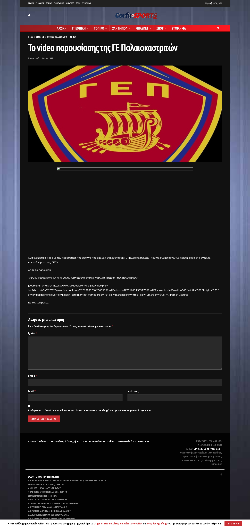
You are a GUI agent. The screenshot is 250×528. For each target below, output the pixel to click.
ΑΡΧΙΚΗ (31, 3)
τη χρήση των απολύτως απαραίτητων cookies (118, 523)
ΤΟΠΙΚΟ (49, 3)
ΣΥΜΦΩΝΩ (233, 523)
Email (32, 391)
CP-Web (32, 441)
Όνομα (32, 375)
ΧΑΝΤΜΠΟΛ (59, 3)
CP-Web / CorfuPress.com (207, 449)
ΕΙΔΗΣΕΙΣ (40, 37)
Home (30, 37)
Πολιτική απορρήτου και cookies (98, 441)
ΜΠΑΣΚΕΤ (70, 3)
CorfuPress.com (141, 441)
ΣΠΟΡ (78, 3)
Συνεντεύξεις (57, 441)
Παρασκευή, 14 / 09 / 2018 (40, 58)
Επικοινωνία (124, 441)
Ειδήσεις (43, 441)
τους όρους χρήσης (157, 523)
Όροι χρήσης (74, 441)
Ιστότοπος (133, 391)
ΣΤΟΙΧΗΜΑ (86, 3)
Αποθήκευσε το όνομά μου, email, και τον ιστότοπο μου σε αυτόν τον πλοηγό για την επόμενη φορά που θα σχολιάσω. (90, 410)
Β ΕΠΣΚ (73, 37)
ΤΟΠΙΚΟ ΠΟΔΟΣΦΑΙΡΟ (57, 37)
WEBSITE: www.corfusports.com (43, 477)
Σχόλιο (32, 333)
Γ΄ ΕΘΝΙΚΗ (40, 3)
